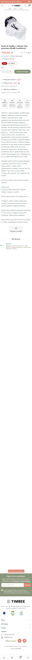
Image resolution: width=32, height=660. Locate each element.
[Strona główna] (4, 657)
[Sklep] (12, 657)
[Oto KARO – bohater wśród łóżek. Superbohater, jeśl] (16, 540)
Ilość (2, 67)
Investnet (18, 648)
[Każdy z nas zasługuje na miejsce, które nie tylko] (16, 407)
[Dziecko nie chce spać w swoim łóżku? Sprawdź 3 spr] (16, 342)
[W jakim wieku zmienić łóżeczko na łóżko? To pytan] (16, 473)
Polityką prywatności (8, 591)
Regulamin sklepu (12, 590)
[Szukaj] (25, 6)
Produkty (15, 8)
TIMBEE (9, 8)
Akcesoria (21, 8)
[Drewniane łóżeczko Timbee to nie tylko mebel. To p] (16, 278)
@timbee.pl (16, 239)
